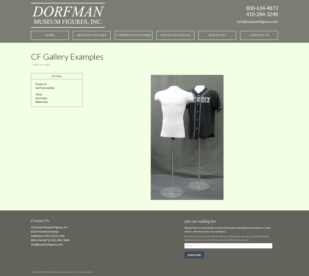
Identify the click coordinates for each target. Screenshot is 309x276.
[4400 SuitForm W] (187, 198)
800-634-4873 (262, 8)
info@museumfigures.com (47, 244)
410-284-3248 (262, 14)
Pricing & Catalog (175, 35)
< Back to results (40, 65)
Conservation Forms (133, 35)
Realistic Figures (91, 35)
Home (50, 35)
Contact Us (259, 35)
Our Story (217, 35)
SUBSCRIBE (194, 255)
